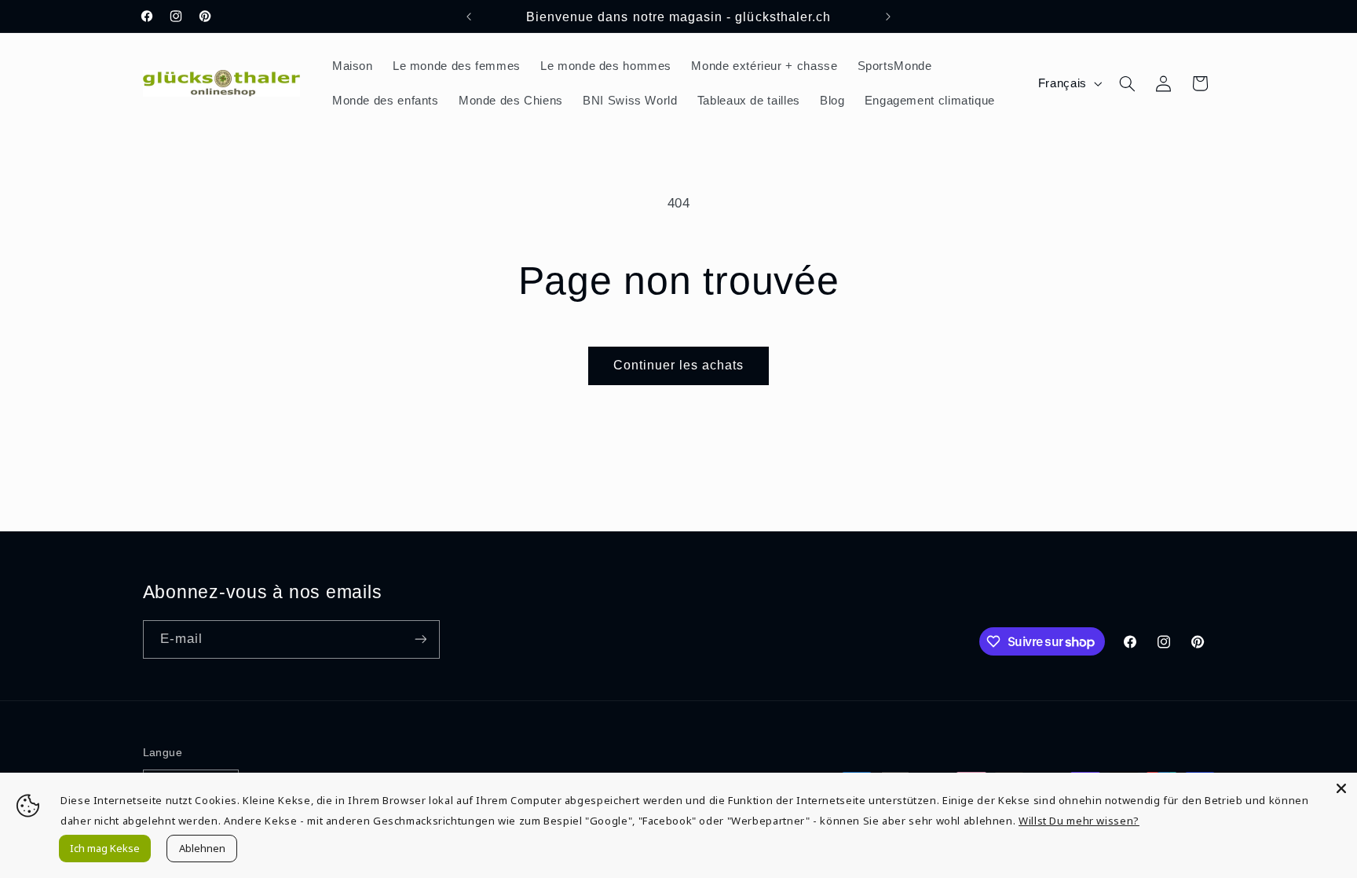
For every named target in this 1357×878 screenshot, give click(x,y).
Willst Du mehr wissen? (1079, 821)
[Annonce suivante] (888, 16)
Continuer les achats (678, 365)
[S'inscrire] (420, 639)
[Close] (1341, 788)
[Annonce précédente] (469, 16)
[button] (1127, 83)
